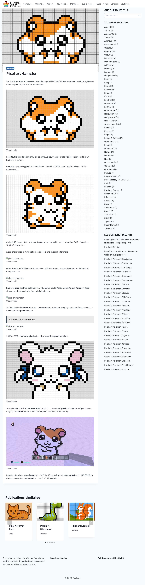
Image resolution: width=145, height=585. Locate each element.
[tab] (45, 542)
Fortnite (107, 107)
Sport (106, 211)
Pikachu (107, 187)
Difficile (107, 65)
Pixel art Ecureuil (81, 526)
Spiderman (109, 207)
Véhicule (108, 228)
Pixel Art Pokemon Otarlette (117, 289)
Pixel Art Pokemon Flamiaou (117, 306)
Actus (105, 4)
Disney (107, 69)
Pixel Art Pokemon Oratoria (116, 284)
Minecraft (108, 148)
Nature (107, 155)
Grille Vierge (109, 110)
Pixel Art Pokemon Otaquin (116, 293)
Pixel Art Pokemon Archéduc (117, 310)
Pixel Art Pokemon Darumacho (118, 276)
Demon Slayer (110, 62)
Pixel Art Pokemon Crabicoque (118, 267)
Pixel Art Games (111, 190)
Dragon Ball (109, 75)
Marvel (107, 145)
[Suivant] (91, 521)
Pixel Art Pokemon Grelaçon (117, 361)
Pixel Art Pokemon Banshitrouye (119, 365)
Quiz (99, 4)
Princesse (108, 197)
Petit (106, 183)
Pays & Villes (110, 176)
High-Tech (109, 121)
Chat (11, 534)
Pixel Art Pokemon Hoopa (116, 327)
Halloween (109, 114)
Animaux (10, 68)
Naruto (107, 152)
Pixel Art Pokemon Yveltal (116, 339)
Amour (107, 37)
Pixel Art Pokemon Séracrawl (117, 356)
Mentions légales (58, 558)
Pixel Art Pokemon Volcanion (117, 323)
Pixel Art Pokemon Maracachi (117, 272)
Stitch (107, 218)
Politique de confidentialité (111, 558)
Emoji (106, 82)
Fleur (106, 96)
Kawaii (107, 128)
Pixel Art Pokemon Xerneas (116, 344)
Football (108, 100)
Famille (107, 89)
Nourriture (109, 162)
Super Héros (110, 225)
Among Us (109, 34)
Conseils (114, 4)
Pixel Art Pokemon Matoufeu (117, 301)
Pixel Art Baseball (112, 247)
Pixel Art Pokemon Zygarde (116, 335)
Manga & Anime (111, 138)
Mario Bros (109, 142)
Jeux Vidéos (110, 124)
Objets (107, 166)
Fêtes (106, 93)
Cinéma (107, 51)
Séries (107, 201)
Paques (107, 173)
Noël (106, 159)
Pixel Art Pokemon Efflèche (116, 314)
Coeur (107, 55)
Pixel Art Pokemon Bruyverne (117, 348)
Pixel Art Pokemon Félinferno (117, 297)
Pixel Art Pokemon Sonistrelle (117, 352)
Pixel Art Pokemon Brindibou (117, 318)
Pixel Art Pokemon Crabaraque (118, 263)
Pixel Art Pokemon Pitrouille (116, 369)
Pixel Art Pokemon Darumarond (118, 280)
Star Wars (108, 214)
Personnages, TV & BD (114, 180)
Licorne (107, 131)
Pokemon (108, 194)
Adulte (107, 30)
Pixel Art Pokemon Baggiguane (118, 259)
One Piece (109, 169)
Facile (107, 86)
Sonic (106, 204)
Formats (108, 103)
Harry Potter (109, 117)
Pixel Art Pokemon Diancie (116, 331)
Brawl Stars (109, 44)
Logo (106, 134)
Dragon (107, 72)
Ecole (106, 79)
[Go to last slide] (9, 521)
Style (106, 221)
